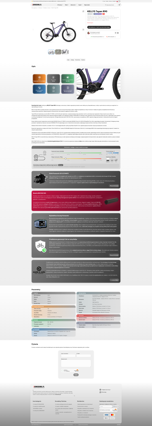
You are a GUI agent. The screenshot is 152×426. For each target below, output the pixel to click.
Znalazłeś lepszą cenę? (95, 33)
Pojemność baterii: (55, 151)
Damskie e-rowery (46, 7)
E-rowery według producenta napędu (63, 404)
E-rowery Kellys (114, 280)
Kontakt (114, 1)
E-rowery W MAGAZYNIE (38, 404)
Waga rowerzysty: (55, 157)
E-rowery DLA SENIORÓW (38, 410)
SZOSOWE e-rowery (37, 408)
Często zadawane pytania (83, 417)
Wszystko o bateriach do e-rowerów (85, 408)
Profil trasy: (108, 157)
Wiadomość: (64, 359)
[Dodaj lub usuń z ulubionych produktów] (116, 33)
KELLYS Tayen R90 (55, 7)
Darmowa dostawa (98, 13)
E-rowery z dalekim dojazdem (62, 406)
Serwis (110, 1)
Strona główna (34, 7)
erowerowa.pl (58, 394)
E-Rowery (59, 4)
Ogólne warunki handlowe (68, 424)
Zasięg (72, 59)
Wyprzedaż (87, 4)
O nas (104, 1)
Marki (66, 4)
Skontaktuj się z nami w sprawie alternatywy (99, 27)
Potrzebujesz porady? (95, 32)
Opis (68, 59)
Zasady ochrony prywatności (83, 424)
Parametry (77, 59)
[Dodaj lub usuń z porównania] (118, 33)
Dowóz (107, 1)
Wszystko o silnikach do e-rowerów (85, 410)
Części (79, 4)
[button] (83, 11)
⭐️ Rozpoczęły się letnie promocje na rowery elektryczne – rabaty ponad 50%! (49, 1)
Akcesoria (73, 4)
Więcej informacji (114, 185)
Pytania (83, 59)
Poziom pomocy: (110, 151)
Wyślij (76, 374)
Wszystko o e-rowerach (82, 412)
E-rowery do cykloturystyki (39, 406)
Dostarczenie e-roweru (82, 406)
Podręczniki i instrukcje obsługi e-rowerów (86, 414)
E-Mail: (78, 353)
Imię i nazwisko (64, 353)
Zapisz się (116, 406)
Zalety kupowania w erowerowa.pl (84, 404)
